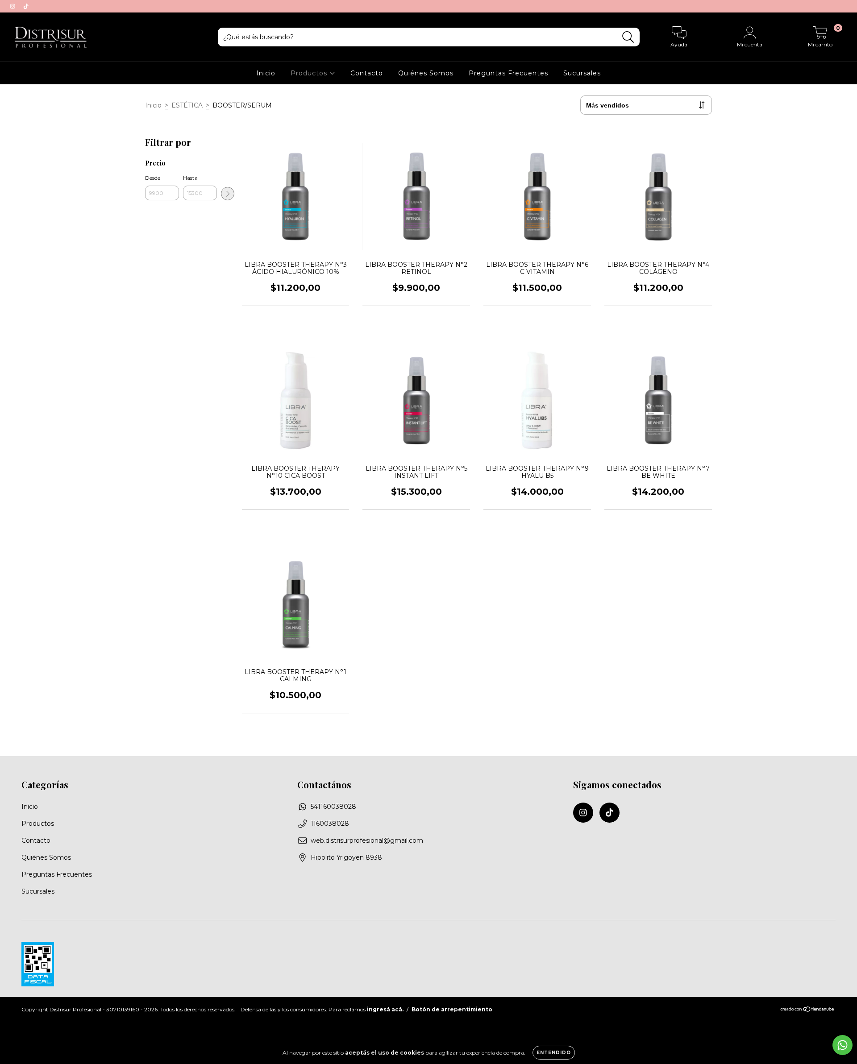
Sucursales (582, 73)
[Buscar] (628, 37)
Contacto (366, 73)
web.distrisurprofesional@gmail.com (367, 840)
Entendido (554, 1053)
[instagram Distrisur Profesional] (13, 6)
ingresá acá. (385, 1009)
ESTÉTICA (187, 105)
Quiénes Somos (425, 73)
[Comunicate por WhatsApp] (842, 1045)
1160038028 (330, 824)
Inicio (265, 73)
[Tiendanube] (808, 1010)
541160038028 (333, 807)
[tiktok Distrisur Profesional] (26, 6)
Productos (310, 73)
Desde (152, 177)
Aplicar (227, 193)
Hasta (190, 177)
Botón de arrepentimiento (452, 1009)
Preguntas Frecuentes (508, 73)
